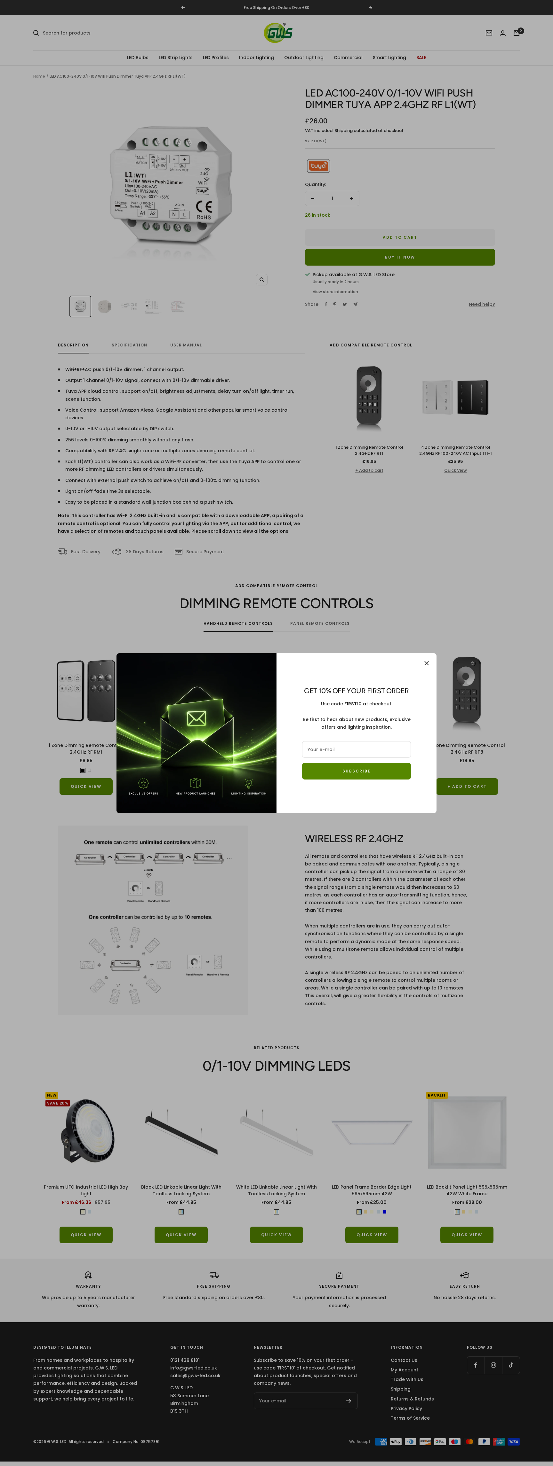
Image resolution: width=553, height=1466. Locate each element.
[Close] (426, 663)
